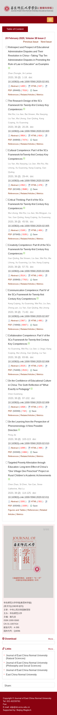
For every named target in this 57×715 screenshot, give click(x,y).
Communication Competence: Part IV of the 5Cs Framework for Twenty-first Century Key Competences (28, 294)
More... (51, 639)
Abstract (14, 86)
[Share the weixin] (19, 684)
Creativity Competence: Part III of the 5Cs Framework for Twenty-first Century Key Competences (29, 249)
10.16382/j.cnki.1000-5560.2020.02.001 (28, 81)
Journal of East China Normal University (27, 670)
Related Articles (27, 94)
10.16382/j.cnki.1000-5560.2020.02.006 (28, 271)
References (13, 94)
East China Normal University (21, 674)
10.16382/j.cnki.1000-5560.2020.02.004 (28, 180)
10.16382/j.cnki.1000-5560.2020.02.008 (28, 361)
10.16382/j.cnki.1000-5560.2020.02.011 (28, 497)
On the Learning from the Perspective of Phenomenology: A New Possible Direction (28, 425)
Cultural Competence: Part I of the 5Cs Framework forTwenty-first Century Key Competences (28, 154)
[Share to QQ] (24, 684)
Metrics (40, 94)
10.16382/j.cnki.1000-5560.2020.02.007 (28, 316)
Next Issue (46, 42)
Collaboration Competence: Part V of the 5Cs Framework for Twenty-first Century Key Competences (29, 339)
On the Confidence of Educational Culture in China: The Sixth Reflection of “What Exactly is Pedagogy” (29, 384)
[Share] (34, 684)
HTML (34, 86)
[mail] (29, 684)
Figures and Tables (17, 510)
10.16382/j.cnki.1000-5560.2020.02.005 (28, 226)
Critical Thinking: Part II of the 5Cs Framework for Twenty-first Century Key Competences (28, 204)
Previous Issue (30, 42)
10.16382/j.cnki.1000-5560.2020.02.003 (28, 131)
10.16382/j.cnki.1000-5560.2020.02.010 (28, 443)
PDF (10, 90)
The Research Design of (28, 105)
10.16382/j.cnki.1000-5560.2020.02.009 (28, 402)
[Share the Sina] (14, 684)
